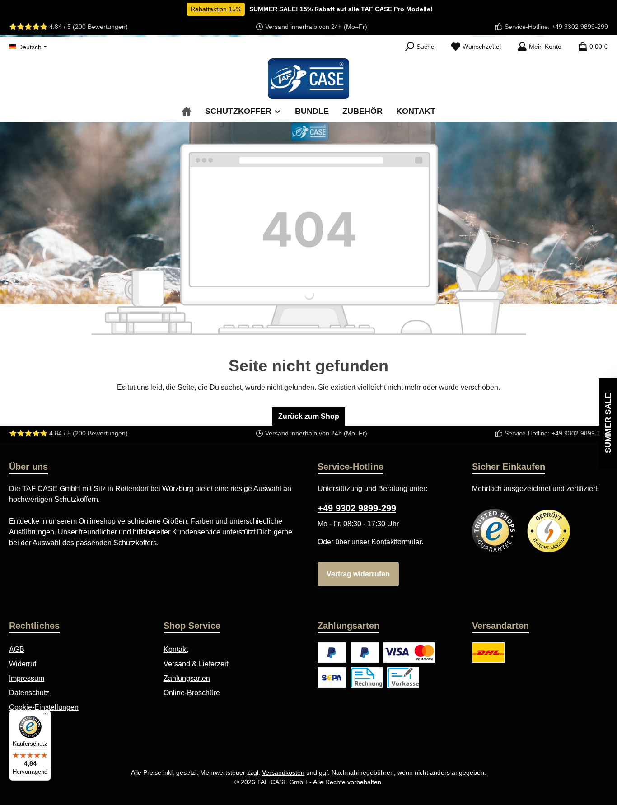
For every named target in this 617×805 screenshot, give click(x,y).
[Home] (186, 111)
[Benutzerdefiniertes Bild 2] (548, 531)
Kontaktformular (396, 542)
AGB (16, 649)
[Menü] (45, 716)
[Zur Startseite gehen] (308, 78)
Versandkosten (283, 772)
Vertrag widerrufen (358, 574)
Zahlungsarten (187, 678)
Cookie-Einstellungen (44, 707)
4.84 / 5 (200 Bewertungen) (88, 26)
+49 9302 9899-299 (580, 26)
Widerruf (22, 664)
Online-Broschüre (192, 693)
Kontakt (176, 649)
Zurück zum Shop (308, 416)
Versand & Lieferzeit (196, 664)
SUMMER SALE (607, 423)
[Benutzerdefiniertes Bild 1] (494, 531)
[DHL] (488, 652)
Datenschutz (29, 693)
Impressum (26, 678)
